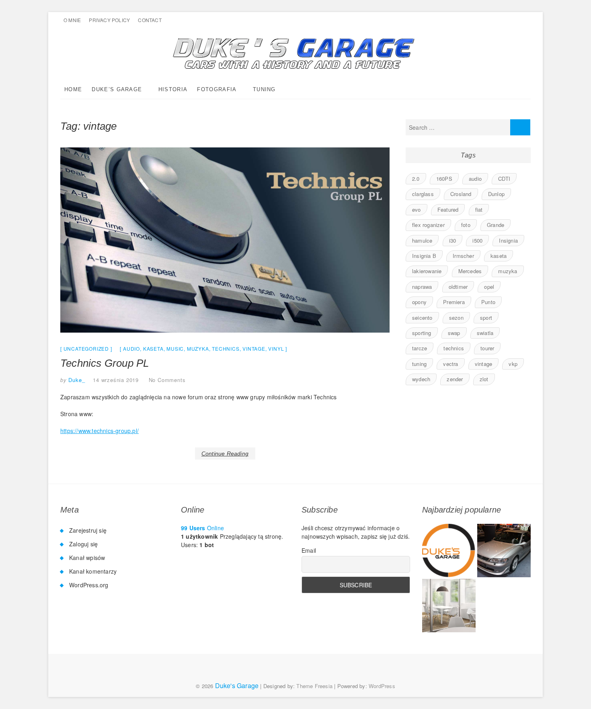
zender (455, 379)
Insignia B (424, 255)
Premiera (454, 302)
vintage (253, 348)
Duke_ (76, 380)
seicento (422, 317)
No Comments (167, 380)
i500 (477, 240)
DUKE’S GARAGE (117, 89)
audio (131, 348)
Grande (495, 225)
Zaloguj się (83, 544)
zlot (484, 379)
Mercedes (470, 271)
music (175, 348)
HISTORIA (172, 89)
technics (225, 348)
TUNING (264, 89)
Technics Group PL (104, 363)
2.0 (416, 178)
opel (489, 286)
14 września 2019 (116, 380)
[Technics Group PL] (225, 240)
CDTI (504, 178)
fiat (479, 209)
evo (416, 209)
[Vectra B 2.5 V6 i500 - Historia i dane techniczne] (504, 550)
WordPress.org (89, 585)
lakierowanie (426, 271)
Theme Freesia (314, 686)
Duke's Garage (237, 685)
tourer (487, 348)
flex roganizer (428, 225)
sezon (456, 317)
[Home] (449, 550)
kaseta (153, 348)
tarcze (419, 348)
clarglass (423, 194)
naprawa (422, 286)
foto (465, 225)
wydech (421, 379)
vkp (513, 364)
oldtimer (458, 286)
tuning (419, 364)
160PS (444, 178)
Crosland (461, 194)
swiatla (485, 333)
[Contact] (449, 605)
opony (419, 302)
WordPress (382, 686)
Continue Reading (224, 453)
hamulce (422, 240)
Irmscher (463, 255)
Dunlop (496, 194)
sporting (421, 333)
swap (454, 333)
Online (202, 528)
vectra (450, 364)
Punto (488, 302)
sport (486, 317)
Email (309, 550)
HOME (73, 89)
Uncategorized (86, 348)
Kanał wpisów (87, 558)
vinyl (276, 348)
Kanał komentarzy (93, 571)
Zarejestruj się (88, 530)
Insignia (508, 240)
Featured (448, 209)
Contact (149, 19)
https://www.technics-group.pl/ (99, 431)
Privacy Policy (109, 19)
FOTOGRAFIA (216, 89)
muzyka (198, 348)
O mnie (72, 19)
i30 (452, 240)
